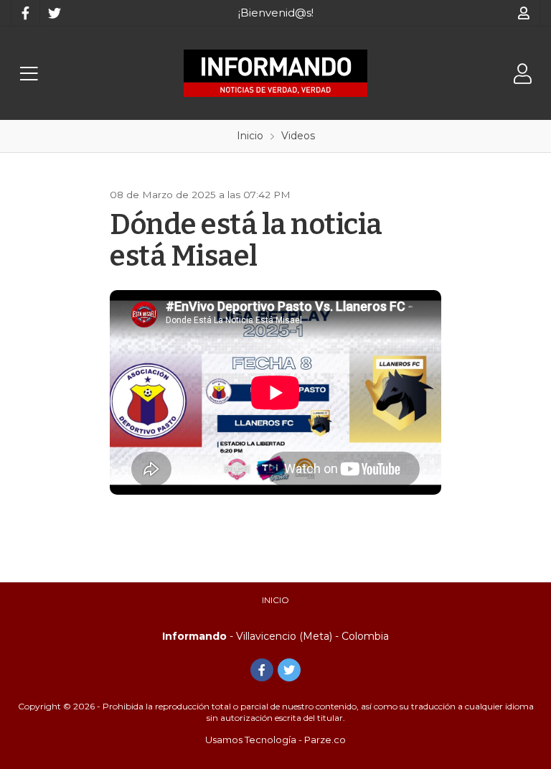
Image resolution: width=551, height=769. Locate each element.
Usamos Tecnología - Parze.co (275, 739)
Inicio (275, 600)
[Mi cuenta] (524, 13)
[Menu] (28, 73)
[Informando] (275, 73)
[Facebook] (25, 13)
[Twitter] (53, 13)
